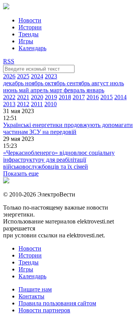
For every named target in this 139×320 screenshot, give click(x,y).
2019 (51, 97)
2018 (65, 97)
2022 (9, 97)
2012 (23, 104)
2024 (37, 76)
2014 (120, 97)
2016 (92, 97)
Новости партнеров (44, 310)
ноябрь (35, 83)
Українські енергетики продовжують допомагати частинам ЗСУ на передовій (68, 128)
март (57, 90)
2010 (50, 104)
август (101, 83)
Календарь (32, 48)
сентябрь (79, 83)
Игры (26, 41)
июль (117, 83)
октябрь (56, 83)
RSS (8, 61)
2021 (23, 97)
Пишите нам (35, 289)
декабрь (14, 83)
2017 (79, 97)
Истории (30, 27)
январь (95, 90)
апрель (40, 90)
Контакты (31, 296)
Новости (30, 20)
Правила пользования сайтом (57, 303)
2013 (9, 104)
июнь (11, 90)
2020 (37, 97)
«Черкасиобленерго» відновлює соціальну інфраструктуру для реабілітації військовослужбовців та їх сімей (59, 159)
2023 (51, 76)
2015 (106, 97)
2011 (37, 104)
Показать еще (21, 173)
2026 (9, 76)
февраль (75, 90)
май (25, 90)
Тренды (29, 34)
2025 (23, 76)
